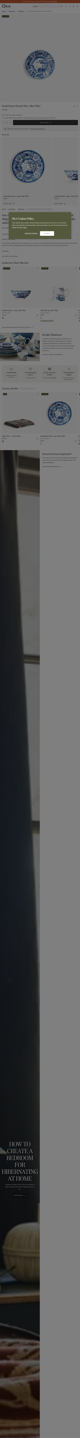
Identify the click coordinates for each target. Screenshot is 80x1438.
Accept (47, 233)
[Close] (68, 214)
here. (25, 227)
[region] (40, 225)
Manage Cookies (31, 233)
